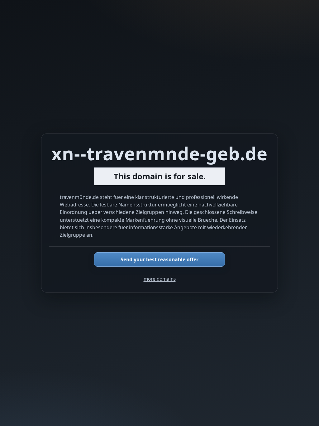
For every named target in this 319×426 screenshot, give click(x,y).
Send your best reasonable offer (159, 259)
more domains (160, 279)
